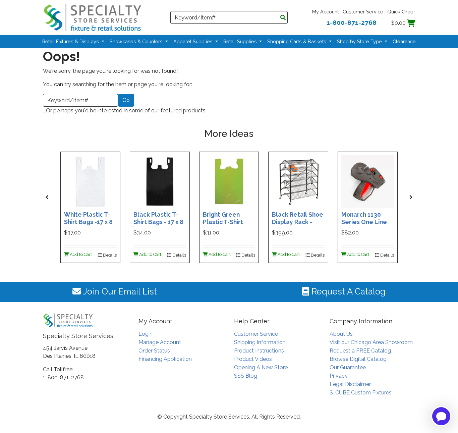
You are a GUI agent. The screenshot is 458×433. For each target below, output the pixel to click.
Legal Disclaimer (350, 384)
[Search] (283, 17)
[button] (47, 197)
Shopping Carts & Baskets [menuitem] (297, 41)
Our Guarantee (348, 367)
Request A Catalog (347, 291)
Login (145, 334)
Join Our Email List (119, 291)
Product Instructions (259, 350)
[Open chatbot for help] (441, 416)
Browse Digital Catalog (358, 359)
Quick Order (401, 11)
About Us (341, 334)
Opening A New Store (261, 367)
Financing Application (165, 359)
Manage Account (159, 342)
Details (109, 255)
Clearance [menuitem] (404, 41)
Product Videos (253, 359)
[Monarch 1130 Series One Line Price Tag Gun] (367, 181)
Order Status (154, 350)
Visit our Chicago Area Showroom (371, 342)
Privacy (339, 376)
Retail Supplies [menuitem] (240, 41)
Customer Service (363, 11)
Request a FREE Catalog (360, 350)
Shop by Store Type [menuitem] (360, 41)
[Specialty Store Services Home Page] (92, 17)
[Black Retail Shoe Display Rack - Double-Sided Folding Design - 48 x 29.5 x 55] (298, 181)
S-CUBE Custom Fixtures (361, 392)
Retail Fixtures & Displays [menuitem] (71, 41)
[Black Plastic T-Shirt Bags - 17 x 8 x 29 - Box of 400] (159, 181)
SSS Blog (245, 376)
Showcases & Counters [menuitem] (137, 41)
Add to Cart (80, 254)
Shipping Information (260, 342)
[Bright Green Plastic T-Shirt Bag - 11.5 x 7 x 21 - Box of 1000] (229, 181)
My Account (325, 11)
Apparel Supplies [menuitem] (193, 41)
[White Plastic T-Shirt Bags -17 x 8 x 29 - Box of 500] (90, 181)
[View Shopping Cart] (411, 23)
